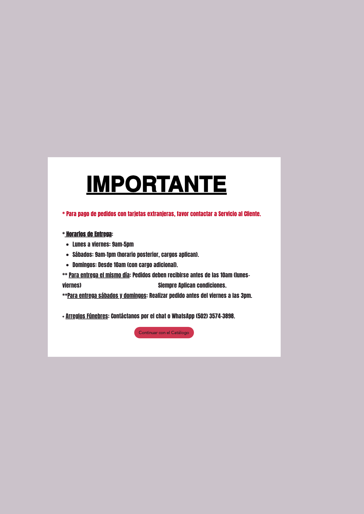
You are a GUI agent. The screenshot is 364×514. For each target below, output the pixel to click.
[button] (164, 332)
